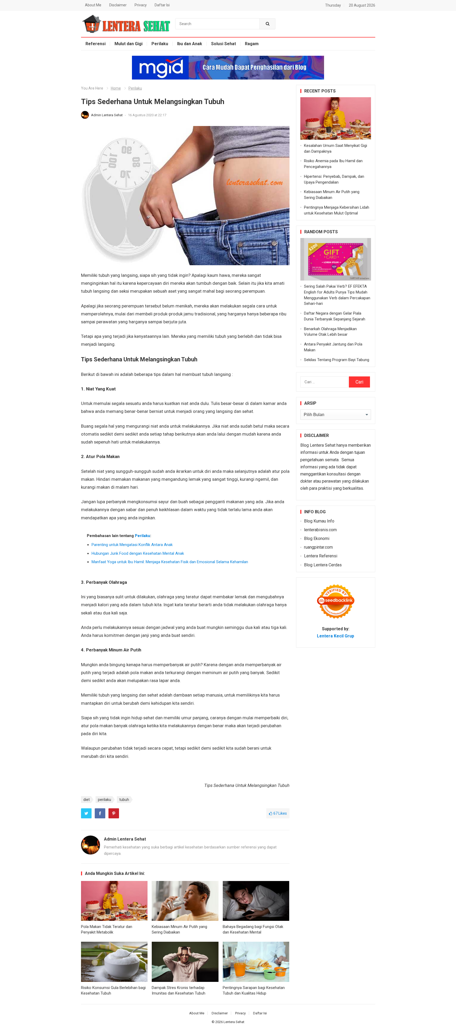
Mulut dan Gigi (128, 43)
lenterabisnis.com (320, 529)
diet (86, 799)
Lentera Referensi (320, 555)
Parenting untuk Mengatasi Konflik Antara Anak (132, 544)
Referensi (96, 43)
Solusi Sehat (223, 43)
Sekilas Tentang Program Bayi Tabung (336, 359)
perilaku (104, 799)
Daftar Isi (162, 5)
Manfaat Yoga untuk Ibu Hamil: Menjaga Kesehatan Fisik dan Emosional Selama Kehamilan (170, 561)
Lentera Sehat (234, 1022)
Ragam (252, 43)
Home (116, 88)
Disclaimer (118, 5)
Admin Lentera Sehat (107, 115)
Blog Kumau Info (319, 521)
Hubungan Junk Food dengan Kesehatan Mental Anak (138, 553)
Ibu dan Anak (189, 43)
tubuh (124, 799)
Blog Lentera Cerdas (323, 564)
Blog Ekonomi (316, 538)
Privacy (141, 5)
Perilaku (159, 43)
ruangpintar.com (318, 547)
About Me (93, 5)
